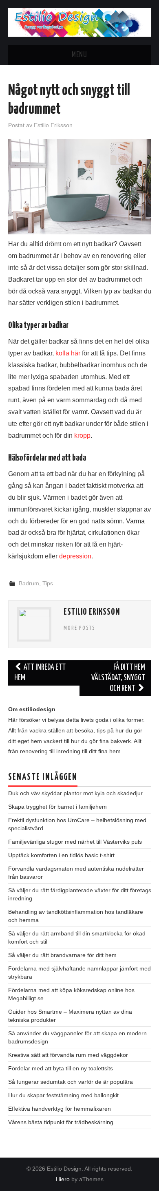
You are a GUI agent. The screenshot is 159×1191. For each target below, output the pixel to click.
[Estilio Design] (79, 21)
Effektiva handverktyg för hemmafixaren (59, 1108)
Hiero (63, 1179)
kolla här (67, 353)
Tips (47, 583)
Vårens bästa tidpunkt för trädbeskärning (60, 1122)
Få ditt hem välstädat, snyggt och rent (118, 678)
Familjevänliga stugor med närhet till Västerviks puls (75, 841)
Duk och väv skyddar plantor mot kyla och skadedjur (75, 793)
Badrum (29, 583)
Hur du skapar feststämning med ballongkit (63, 1095)
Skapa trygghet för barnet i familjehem (57, 806)
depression (75, 556)
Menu (79, 55)
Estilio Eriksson (53, 125)
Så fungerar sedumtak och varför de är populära (70, 1082)
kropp (82, 435)
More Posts (79, 628)
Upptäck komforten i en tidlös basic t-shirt (61, 855)
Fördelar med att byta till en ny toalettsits (60, 1068)
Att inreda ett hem (40, 673)
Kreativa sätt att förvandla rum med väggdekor (68, 1055)
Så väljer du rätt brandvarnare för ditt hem (62, 955)
